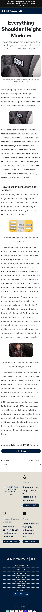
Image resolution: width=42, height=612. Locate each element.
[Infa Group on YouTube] (26, 594)
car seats (17, 79)
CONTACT (20, 581)
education (24, 79)
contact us (6, 430)
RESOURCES (20, 573)
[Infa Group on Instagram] (21, 594)
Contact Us (30, 505)
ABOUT (20, 569)
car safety (9, 79)
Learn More (30, 541)
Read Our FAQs (10, 541)
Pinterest (33, 445)
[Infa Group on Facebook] (15, 594)
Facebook (18, 445)
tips (26, 81)
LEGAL (20, 585)
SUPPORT (20, 577)
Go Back (21, 451)
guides (30, 79)
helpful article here (26, 422)
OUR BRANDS (20, 565)
